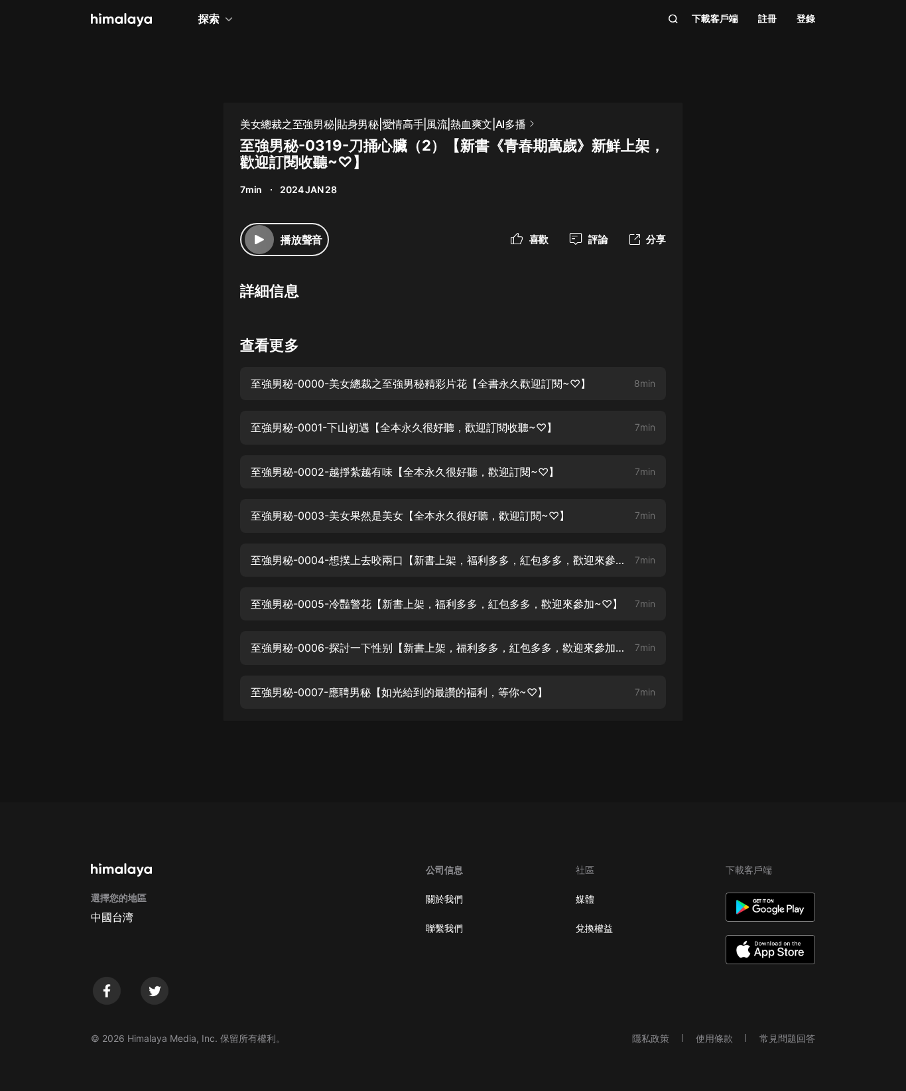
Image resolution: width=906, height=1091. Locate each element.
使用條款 (714, 1038)
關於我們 (444, 899)
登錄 (806, 18)
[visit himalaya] (121, 20)
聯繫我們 (444, 928)
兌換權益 (594, 928)
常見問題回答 (787, 1038)
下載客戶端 (715, 18)
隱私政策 (650, 1038)
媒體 (585, 899)
